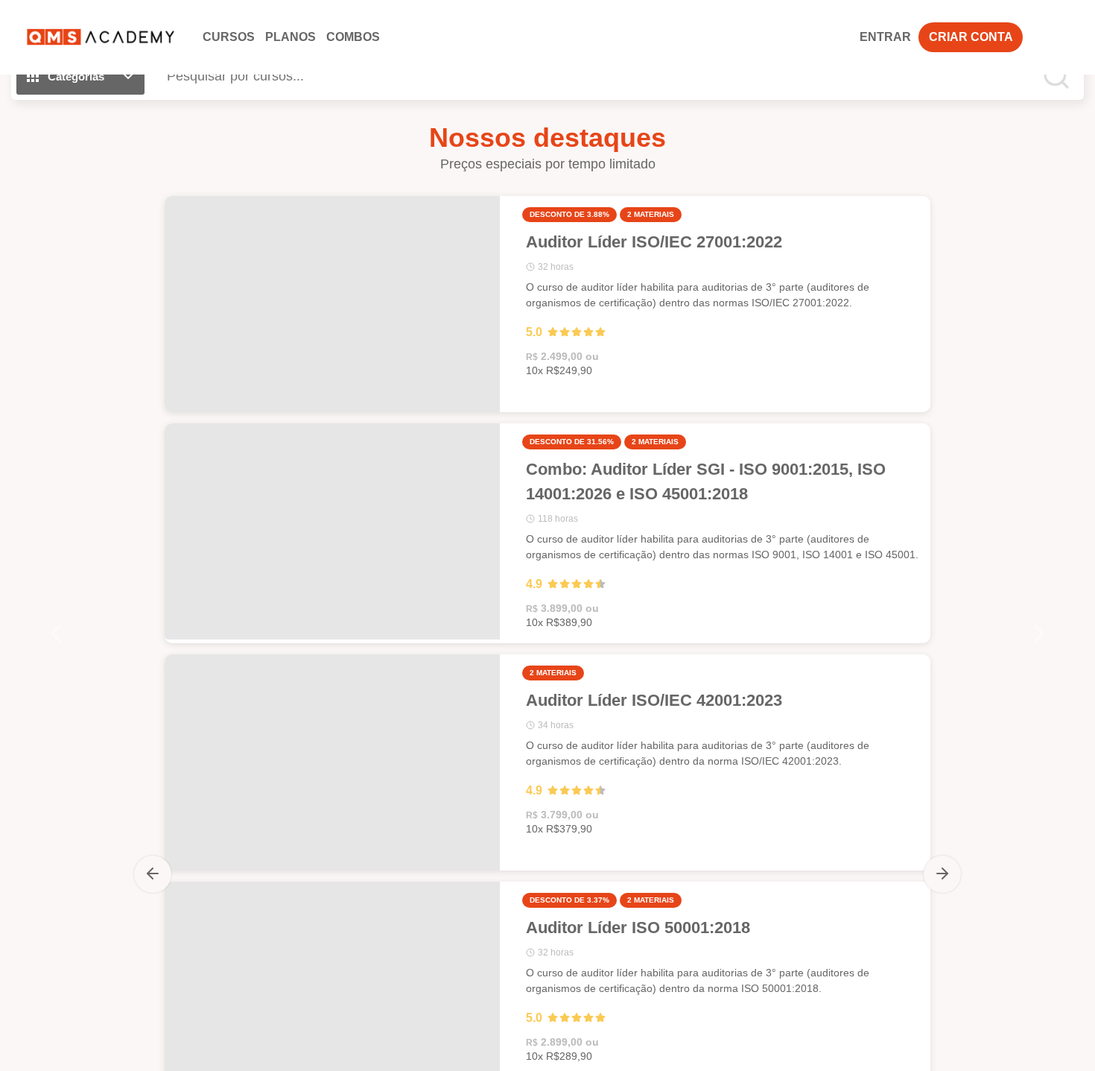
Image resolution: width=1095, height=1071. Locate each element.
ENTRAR (885, 37)
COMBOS (353, 37)
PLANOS (290, 37)
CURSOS (229, 37)
